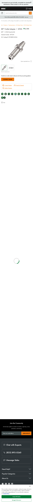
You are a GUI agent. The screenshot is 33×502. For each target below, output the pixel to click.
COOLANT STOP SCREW (19, 379)
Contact (30, 8)
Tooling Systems (12, 25)
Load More (16, 358)
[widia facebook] (3, 484)
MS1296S (15, 393)
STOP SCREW (16, 369)
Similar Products (8, 88)
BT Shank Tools (19, 25)
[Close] (29, 486)
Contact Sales (7, 79)
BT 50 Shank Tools (28, 25)
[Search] (30, 13)
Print (4, 102)
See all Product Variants (24, 166)
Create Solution (7, 211)
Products (5, 25)
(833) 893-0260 (13, 452)
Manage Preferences (16, 500)
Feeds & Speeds (20, 85)
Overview (6, 106)
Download (7, 203)
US (1, 25)
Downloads (6, 109)
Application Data (8, 107)
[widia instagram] (12, 484)
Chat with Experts (13, 445)
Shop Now (26, 17)
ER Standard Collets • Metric (20, 330)
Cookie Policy (6, 493)
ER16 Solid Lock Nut (18, 412)
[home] (3, 9)
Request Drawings (5, 242)
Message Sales (12, 460)
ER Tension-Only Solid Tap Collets (21, 264)
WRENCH (15, 386)
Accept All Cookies (16, 496)
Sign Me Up (26, 433)
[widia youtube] (9, 484)
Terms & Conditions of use (25, 226)
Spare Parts (6, 113)
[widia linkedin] (6, 484)
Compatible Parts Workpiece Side (12, 111)
